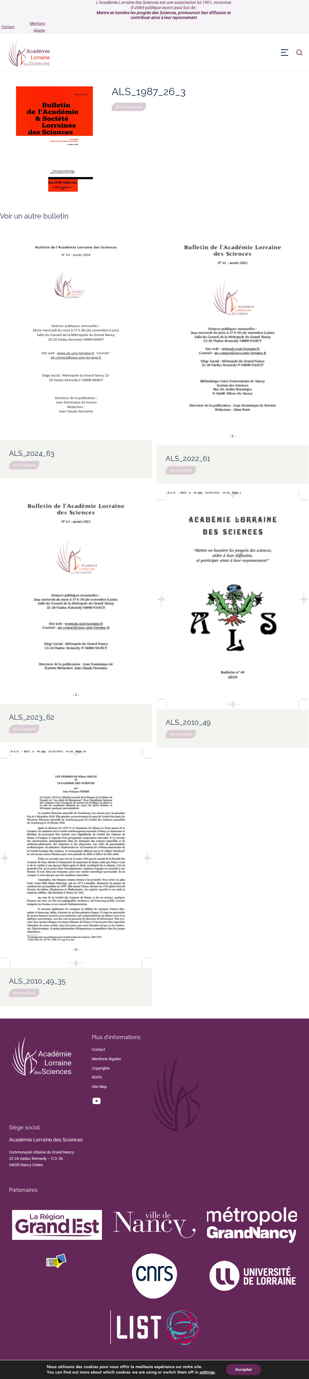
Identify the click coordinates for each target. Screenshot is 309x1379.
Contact (8, 27)
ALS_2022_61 (188, 458)
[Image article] (76, 333)
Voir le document (128, 107)
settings (207, 1372)
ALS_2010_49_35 (37, 981)
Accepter (243, 1369)
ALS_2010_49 (188, 722)
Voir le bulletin (24, 465)
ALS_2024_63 (31, 453)
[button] (284, 52)
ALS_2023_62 (31, 717)
